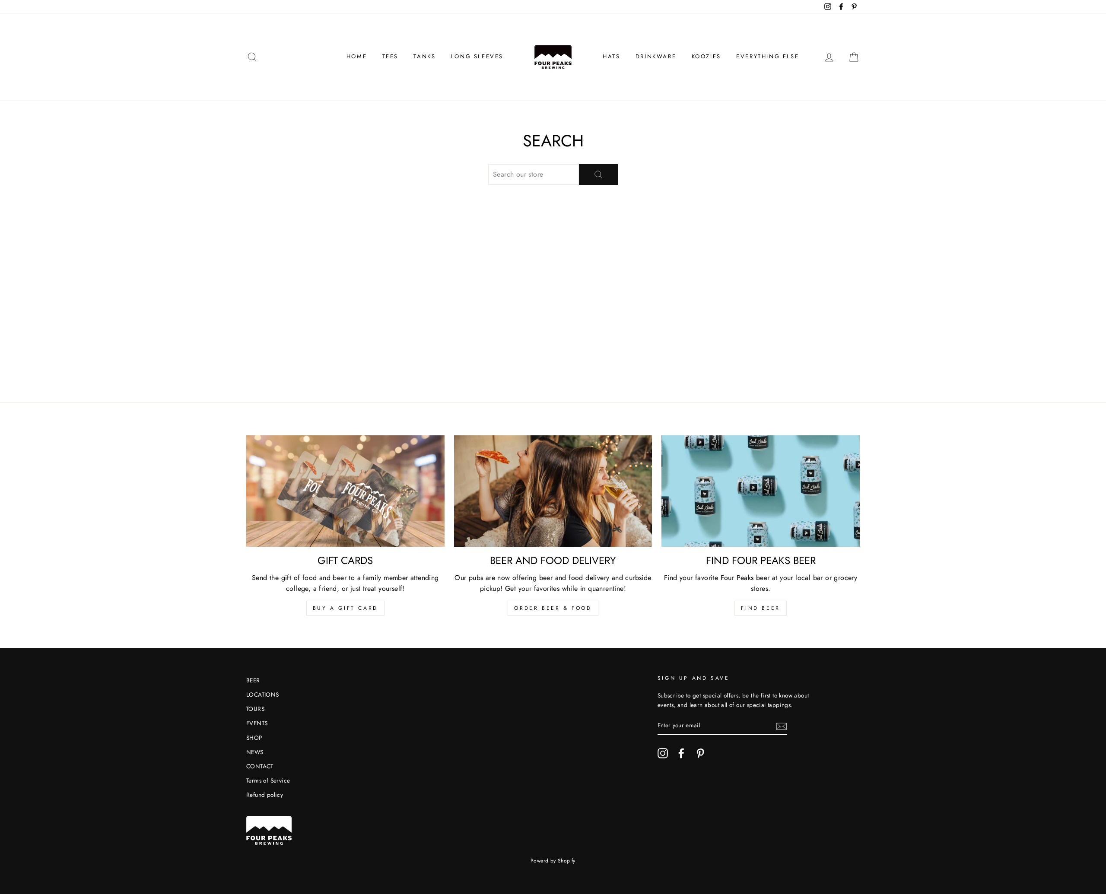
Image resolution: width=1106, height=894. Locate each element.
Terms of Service (268, 780)
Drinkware (656, 56)
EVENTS (256, 723)
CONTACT (259, 766)
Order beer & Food (552, 608)
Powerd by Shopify (553, 861)
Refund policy (264, 794)
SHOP (254, 737)
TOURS (255, 708)
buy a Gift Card (345, 608)
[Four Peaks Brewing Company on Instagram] (663, 753)
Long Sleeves (477, 56)
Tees (390, 56)
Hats (611, 56)
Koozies (706, 56)
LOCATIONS (262, 694)
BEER (253, 680)
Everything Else (767, 56)
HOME (356, 56)
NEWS (255, 752)
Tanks (424, 56)
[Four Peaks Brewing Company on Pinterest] (700, 753)
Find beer (760, 608)
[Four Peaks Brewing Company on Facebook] (681, 753)
